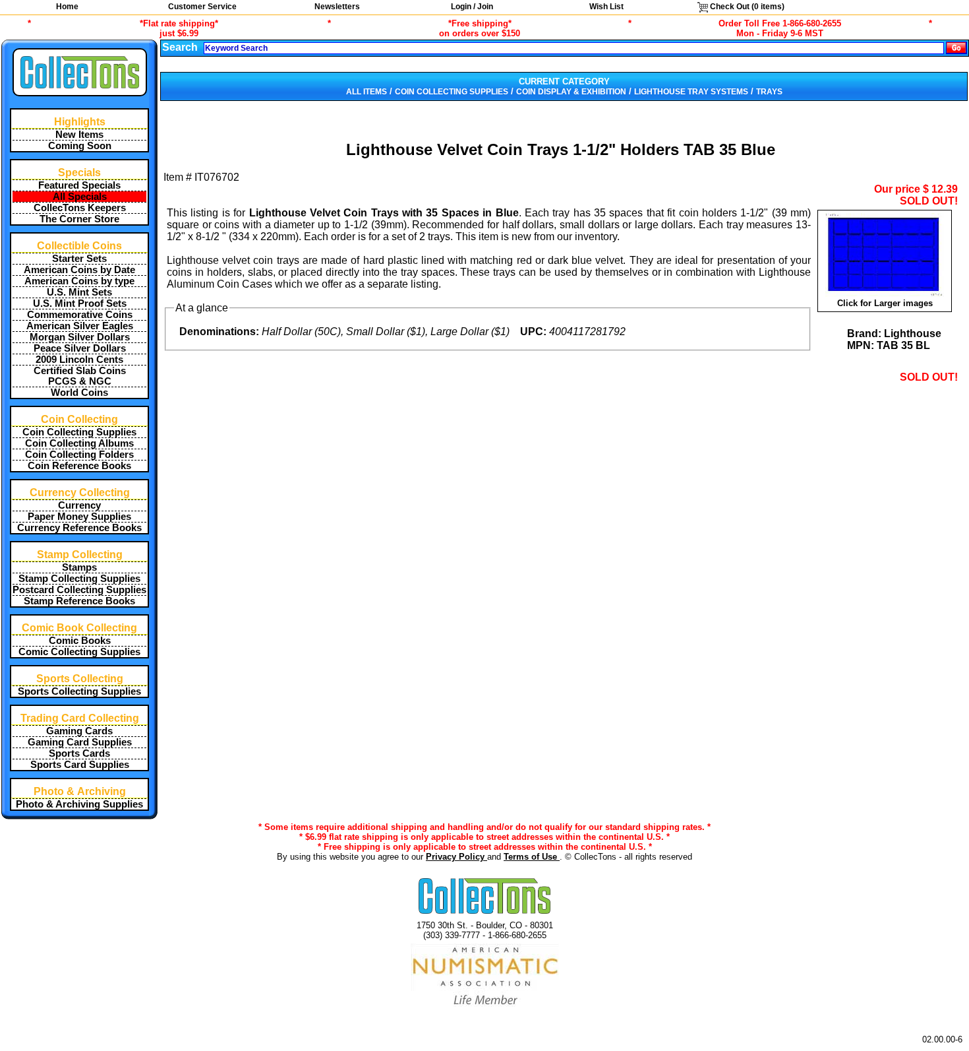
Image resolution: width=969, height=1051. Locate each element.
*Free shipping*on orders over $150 (479, 28)
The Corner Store (79, 219)
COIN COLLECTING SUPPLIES (451, 91)
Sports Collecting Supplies (79, 691)
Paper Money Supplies (79, 516)
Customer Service (202, 6)
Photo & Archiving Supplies (79, 804)
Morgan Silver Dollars (80, 337)
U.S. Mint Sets (79, 292)
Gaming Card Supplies (80, 742)
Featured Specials (79, 185)
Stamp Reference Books (79, 601)
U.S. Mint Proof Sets (80, 303)
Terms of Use (532, 857)
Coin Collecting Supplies (79, 432)
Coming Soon (79, 146)
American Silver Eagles (79, 326)
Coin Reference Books (79, 466)
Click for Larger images (885, 303)
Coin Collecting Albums (79, 443)
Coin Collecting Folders (79, 454)
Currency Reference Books (79, 528)
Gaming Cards (79, 731)
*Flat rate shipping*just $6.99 (179, 28)
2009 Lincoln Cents (79, 359)
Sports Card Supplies (79, 764)
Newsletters (337, 6)
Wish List (606, 6)
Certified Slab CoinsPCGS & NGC (80, 376)
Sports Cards (79, 753)
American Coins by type (79, 281)
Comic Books (80, 640)
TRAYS (769, 91)
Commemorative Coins (79, 314)
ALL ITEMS (366, 91)
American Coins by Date (79, 270)
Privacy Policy (456, 857)
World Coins (79, 392)
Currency (79, 505)
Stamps (79, 567)
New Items (79, 134)
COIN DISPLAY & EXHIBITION (571, 91)
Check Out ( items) (746, 6)
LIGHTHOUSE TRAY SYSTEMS (691, 91)
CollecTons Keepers (80, 208)
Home (67, 6)
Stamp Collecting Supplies (79, 578)
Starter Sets (79, 258)
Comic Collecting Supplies (79, 652)
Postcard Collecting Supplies (79, 590)
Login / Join (472, 6)
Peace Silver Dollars (80, 348)
